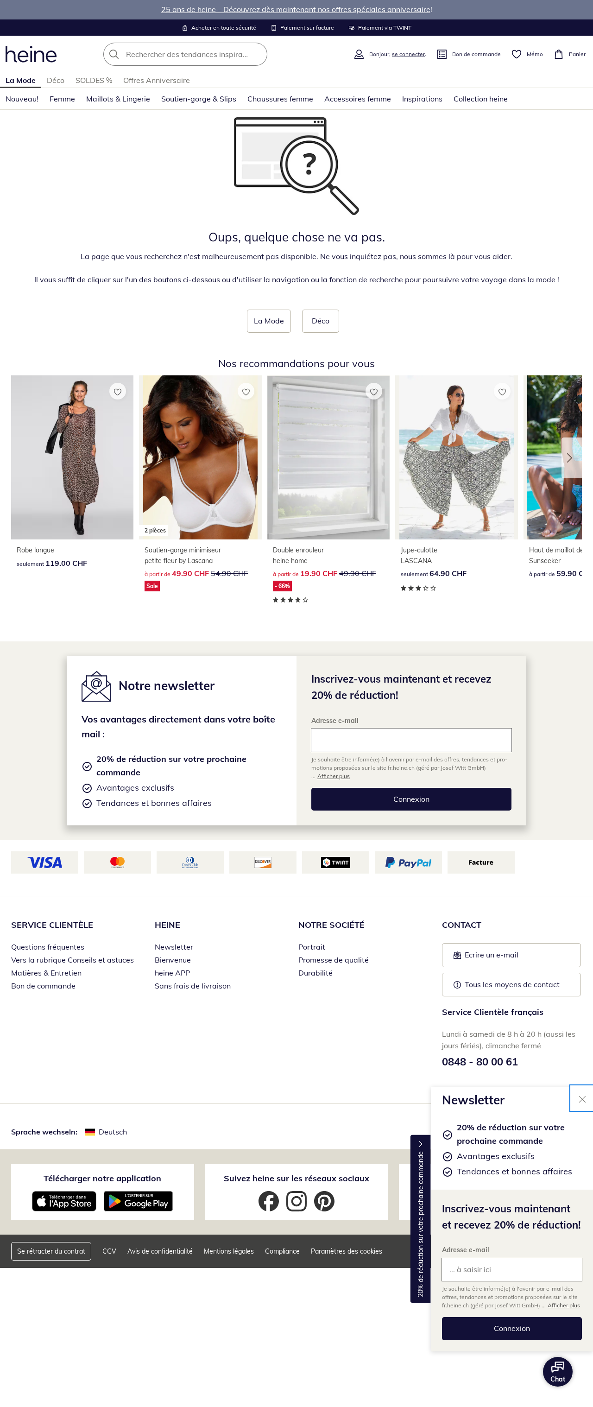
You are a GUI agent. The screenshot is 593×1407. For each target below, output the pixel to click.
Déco (55, 80)
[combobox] (206, 54)
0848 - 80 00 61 (480, 1061)
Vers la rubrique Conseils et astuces (72, 959)
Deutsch (113, 1131)
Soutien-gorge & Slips (198, 98)
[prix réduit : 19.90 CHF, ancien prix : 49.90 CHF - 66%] (328, 457)
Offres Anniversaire (156, 80)
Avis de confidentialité (160, 1251)
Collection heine (481, 98)
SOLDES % (94, 80)
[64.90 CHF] (456, 457)
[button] (571, 457)
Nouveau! (22, 98)
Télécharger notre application (102, 1178)
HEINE (167, 924)
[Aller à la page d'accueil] (31, 54)
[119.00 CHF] (72, 457)
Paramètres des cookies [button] (346, 1251)
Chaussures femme (280, 98)
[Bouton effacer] (257, 54)
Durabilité (315, 972)
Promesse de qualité (333, 959)
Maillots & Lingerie (118, 98)
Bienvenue (173, 959)
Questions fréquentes (47, 946)
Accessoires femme (357, 98)
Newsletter (174, 946)
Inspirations (422, 98)
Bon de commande (43, 985)
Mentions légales (229, 1251)
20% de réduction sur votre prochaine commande (420, 1224)
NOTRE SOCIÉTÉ (331, 924)
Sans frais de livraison (193, 985)
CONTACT (461, 924)
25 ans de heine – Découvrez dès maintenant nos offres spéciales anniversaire (295, 9)
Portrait (311, 946)
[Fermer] (582, 1098)
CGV (109, 1251)
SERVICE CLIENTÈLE (52, 924)
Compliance (282, 1251)
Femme (62, 98)
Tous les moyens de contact (512, 984)
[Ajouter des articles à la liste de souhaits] (117, 391)
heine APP (172, 972)
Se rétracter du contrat (51, 1251)
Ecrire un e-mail (506, 957)
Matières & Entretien (46, 972)
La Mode (21, 80)
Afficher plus (564, 1305)
